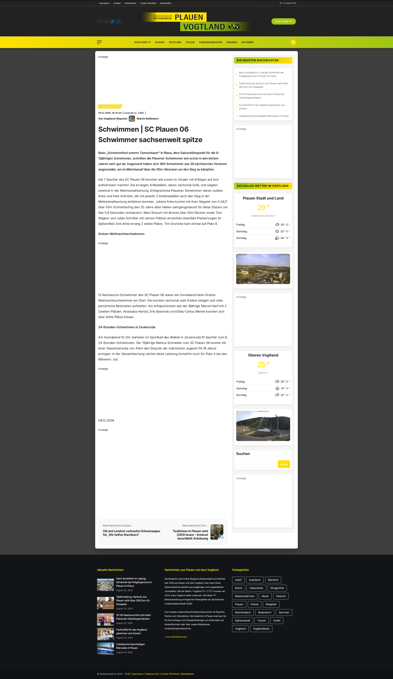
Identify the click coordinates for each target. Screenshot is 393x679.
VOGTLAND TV (283, 21)
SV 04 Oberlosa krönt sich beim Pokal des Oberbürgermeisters (261, 96)
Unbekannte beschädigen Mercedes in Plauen (264, 115)
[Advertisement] (163, 80)
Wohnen (232, 42)
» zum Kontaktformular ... (177, 636)
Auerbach (255, 579)
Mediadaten (165, 3)
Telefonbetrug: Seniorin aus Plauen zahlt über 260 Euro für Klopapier (263, 85)
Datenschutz (130, 3)
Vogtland (175, 42)
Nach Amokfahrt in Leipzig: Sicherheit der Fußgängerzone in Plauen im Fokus (261, 74)
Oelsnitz (281, 596)
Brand (238, 588)
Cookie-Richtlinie (148, 3)
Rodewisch (264, 612)
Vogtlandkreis (261, 628)
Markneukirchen (244, 596)
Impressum (104, 3)
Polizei (190, 42)
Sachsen (284, 612)
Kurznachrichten (210, 42)
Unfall (276, 620)
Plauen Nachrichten (110, 106)
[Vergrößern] (286, 257)
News (265, 596)
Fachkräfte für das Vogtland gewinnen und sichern (262, 107)
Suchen (243, 454)
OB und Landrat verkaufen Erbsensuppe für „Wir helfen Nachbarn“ (131, 533)
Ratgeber (247, 42)
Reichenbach (243, 612)
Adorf (238, 579)
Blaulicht (273, 579)
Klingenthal (277, 588)
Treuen (261, 620)
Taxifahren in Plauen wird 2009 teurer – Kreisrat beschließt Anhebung (190, 534)
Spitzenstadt (242, 620)
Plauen (159, 42)
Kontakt (117, 3)
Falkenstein (256, 588)
